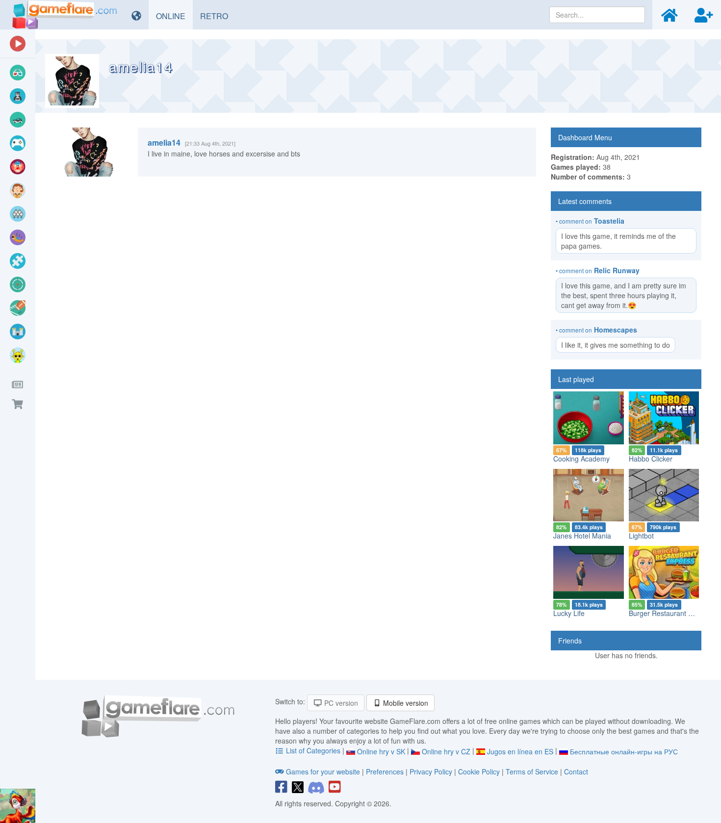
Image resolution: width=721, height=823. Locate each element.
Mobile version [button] (404, 703)
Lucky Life (569, 613)
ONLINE (174, 16)
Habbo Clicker (650, 458)
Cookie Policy (479, 771)
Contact (576, 771)
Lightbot (641, 535)
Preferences (386, 771)
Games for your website (323, 771)
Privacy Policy (431, 771)
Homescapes (615, 329)
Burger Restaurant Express (671, 613)
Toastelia (609, 221)
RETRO (217, 16)
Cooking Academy (581, 458)
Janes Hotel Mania (582, 535)
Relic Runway (617, 270)
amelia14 (164, 142)
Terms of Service (532, 771)
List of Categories (313, 750)
